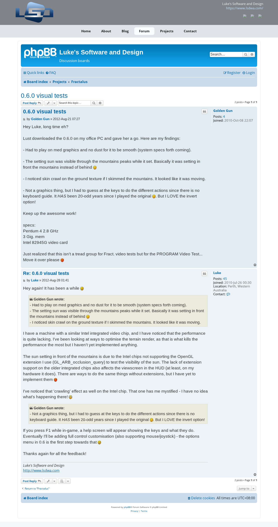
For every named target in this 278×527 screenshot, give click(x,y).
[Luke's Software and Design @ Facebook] (245, 15)
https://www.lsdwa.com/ (244, 8)
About (106, 31)
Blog (125, 31)
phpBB (127, 507)
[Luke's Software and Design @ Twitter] (259, 15)
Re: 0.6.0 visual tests (46, 273)
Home (86, 31)
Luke (217, 273)
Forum (144, 31)
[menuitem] (50, 73)
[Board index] (40, 52)
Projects (166, 31)
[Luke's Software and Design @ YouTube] (252, 15)
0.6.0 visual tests (44, 95)
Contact (190, 31)
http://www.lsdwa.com (41, 470)
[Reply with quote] (204, 111)
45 (225, 279)
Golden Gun (223, 111)
